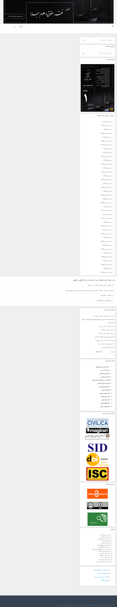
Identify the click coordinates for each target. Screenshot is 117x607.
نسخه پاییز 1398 (107, 168)
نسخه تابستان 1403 (106, 241)
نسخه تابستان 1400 (106, 195)
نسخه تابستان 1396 (106, 133)
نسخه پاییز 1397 (107, 153)
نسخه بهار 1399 (107, 176)
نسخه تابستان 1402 (106, 226)
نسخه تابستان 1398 (106, 164)
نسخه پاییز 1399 (107, 183)
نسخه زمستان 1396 (106, 141)
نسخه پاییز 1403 (107, 245)
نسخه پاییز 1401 (107, 214)
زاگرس (94, 605)
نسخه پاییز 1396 (107, 137)
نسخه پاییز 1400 (107, 199)
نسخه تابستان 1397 (106, 145)
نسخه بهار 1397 (107, 149)
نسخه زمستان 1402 (106, 234)
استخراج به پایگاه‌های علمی (101, 570)
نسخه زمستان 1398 (106, 172)
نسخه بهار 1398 (107, 160)
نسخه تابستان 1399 (106, 180)
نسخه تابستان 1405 (106, 272)
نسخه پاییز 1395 (107, 122)
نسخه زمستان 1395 (106, 126)
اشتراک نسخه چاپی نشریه (101, 577)
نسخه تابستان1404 (106, 257)
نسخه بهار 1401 (107, 207)
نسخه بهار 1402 (107, 222)
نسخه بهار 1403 (107, 238)
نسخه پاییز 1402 (107, 230)
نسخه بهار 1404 (107, 253)
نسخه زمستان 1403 (106, 249)
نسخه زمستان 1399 (106, 187)
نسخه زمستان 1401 (106, 218)
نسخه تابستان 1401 (106, 211)
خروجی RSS (105, 580)
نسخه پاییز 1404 (107, 261)
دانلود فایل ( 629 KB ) (104, 301)
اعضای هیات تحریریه (103, 573)
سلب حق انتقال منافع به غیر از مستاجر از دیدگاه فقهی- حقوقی (94, 280)
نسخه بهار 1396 (107, 129)
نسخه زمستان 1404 (106, 265)
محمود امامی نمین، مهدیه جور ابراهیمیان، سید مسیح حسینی (84, 290)
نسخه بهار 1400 (107, 191)
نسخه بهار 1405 (107, 269)
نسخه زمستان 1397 (106, 157)
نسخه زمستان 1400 (106, 203)
